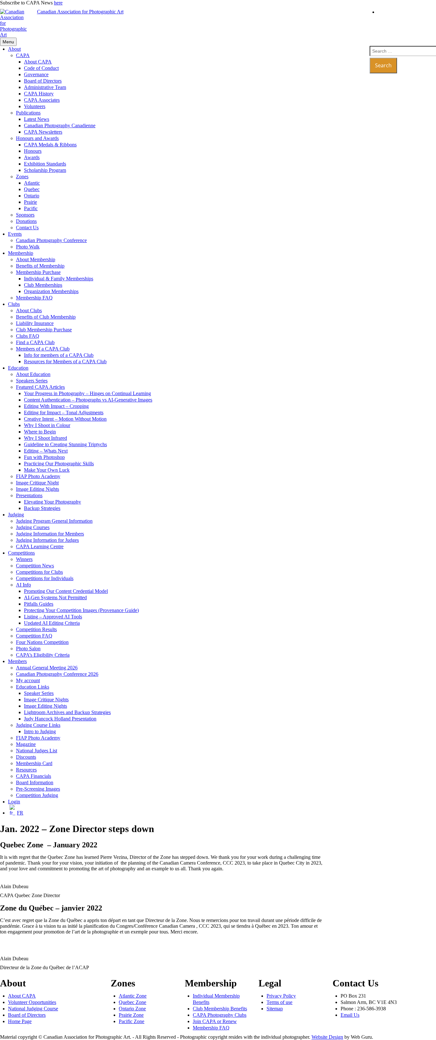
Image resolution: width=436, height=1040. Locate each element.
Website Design (327, 1037)
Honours (32, 151)
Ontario (31, 195)
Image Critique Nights (46, 699)
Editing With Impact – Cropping (56, 406)
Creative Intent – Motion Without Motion (65, 419)
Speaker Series (39, 693)
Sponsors (25, 215)
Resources (26, 769)
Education (18, 368)
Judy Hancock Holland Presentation (60, 718)
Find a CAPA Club (35, 342)
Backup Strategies (42, 508)
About (14, 49)
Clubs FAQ (27, 336)
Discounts (26, 757)
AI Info (23, 584)
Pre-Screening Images (38, 789)
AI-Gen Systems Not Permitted (55, 597)
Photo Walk (28, 246)
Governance (36, 74)
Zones (22, 176)
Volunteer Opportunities (32, 1002)
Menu (8, 41)
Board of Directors (43, 81)
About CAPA (38, 61)
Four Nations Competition (42, 642)
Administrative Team (45, 87)
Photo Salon (28, 648)
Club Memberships (43, 285)
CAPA (23, 55)
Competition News (35, 565)
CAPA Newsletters (43, 132)
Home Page (20, 1021)
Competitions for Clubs (39, 572)
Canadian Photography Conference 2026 (57, 674)
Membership (20, 253)
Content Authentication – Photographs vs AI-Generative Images (88, 399)
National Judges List (36, 750)
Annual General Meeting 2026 (47, 667)
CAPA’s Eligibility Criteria (43, 655)
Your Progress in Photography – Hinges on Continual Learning (87, 393)
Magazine (26, 744)
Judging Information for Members (50, 533)
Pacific (31, 208)
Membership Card (34, 763)
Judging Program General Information (54, 521)
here (58, 2)
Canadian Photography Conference (51, 240)
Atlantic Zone (133, 996)
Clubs (14, 304)
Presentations (29, 495)
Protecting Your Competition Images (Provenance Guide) (81, 610)
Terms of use (279, 1002)
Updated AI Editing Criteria (52, 623)
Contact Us (27, 227)
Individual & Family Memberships (58, 278)
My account (28, 680)
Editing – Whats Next (46, 451)
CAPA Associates (42, 100)
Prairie (30, 202)
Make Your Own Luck (47, 470)
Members (17, 661)
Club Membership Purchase (44, 329)
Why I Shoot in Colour (47, 425)
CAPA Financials (33, 776)
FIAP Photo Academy (38, 476)
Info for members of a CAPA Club (59, 355)
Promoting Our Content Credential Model (66, 591)
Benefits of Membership (40, 266)
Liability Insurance (35, 323)
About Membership (35, 259)
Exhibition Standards (45, 163)
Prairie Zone (131, 1015)
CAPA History (39, 93)
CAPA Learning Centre (40, 546)
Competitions (21, 553)
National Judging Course (33, 1008)
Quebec (32, 189)
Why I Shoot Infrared (45, 438)
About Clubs (29, 310)
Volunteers (34, 106)
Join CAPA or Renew (215, 1021)
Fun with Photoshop (44, 457)
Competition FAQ (34, 635)
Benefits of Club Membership (46, 317)
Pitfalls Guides (38, 604)
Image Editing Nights (37, 489)
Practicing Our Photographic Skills (59, 463)
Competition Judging (37, 795)
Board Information (34, 782)
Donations (26, 221)
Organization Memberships (51, 291)
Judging (16, 514)
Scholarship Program (45, 170)
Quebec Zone (132, 1002)
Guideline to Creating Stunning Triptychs (65, 444)
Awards (32, 157)
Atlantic (32, 183)
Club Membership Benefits (220, 1008)
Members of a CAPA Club (43, 348)
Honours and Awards (37, 138)
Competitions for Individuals (44, 578)
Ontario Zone (132, 1008)
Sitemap (275, 1008)
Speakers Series (32, 380)
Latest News (36, 119)
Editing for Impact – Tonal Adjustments (63, 412)
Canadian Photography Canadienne (59, 125)
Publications (28, 112)
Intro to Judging (40, 731)
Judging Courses (32, 527)
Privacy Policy (281, 996)
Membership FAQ (34, 297)
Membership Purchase (38, 272)
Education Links (32, 687)
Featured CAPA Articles (40, 387)
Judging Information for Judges (47, 540)
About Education (33, 374)
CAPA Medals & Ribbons (50, 144)
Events (15, 234)
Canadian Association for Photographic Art (80, 11)
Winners (24, 559)
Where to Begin (40, 431)
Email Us (350, 1015)
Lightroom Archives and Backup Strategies (67, 712)
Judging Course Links (38, 725)
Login (14, 801)
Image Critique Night (37, 482)
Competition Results (36, 629)
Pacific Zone (131, 1021)
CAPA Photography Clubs (219, 1015)
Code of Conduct (41, 68)
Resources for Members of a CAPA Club (65, 361)
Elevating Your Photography (52, 502)
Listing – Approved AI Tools (53, 616)
